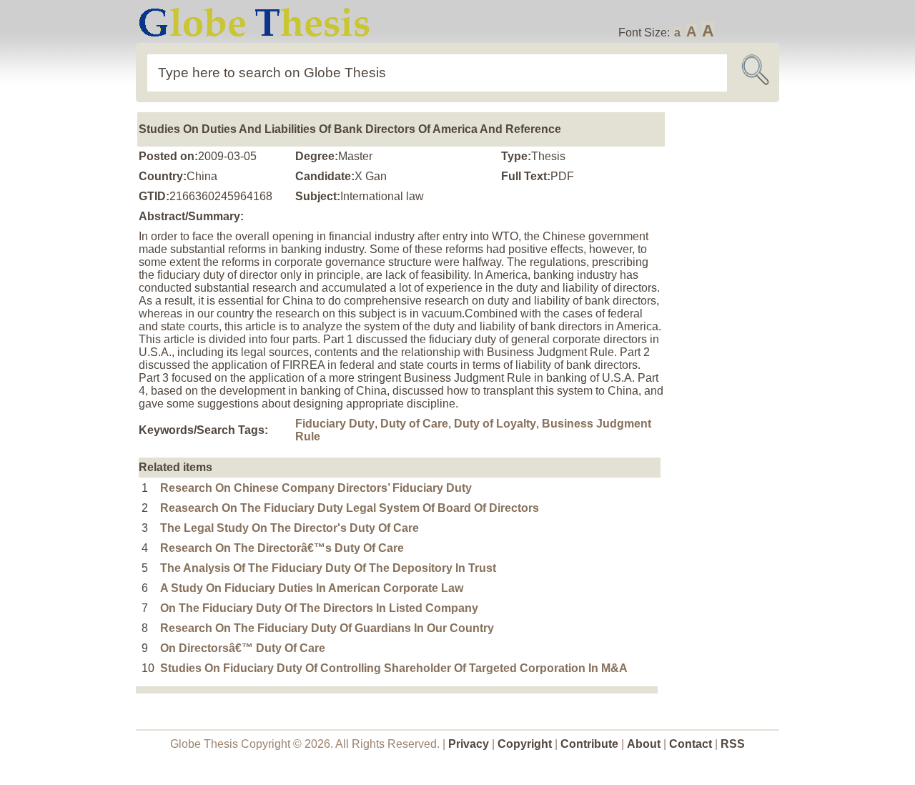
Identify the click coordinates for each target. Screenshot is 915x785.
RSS (733, 744)
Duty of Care (414, 424)
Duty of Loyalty (495, 424)
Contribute (589, 744)
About (644, 744)
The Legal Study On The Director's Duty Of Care (289, 528)
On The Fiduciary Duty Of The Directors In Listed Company (319, 608)
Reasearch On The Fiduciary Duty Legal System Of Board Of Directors (349, 508)
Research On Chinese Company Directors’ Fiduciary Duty (316, 488)
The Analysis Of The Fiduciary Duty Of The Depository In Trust (328, 568)
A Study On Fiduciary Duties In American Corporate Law (311, 588)
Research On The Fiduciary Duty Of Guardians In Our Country (327, 628)
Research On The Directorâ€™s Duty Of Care (282, 548)
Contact (692, 744)
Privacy (468, 744)
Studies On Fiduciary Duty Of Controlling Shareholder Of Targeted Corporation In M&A (394, 668)
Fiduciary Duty (335, 424)
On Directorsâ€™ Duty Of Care (242, 648)
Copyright (525, 744)
